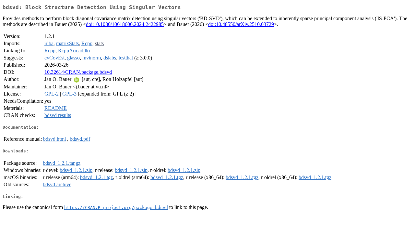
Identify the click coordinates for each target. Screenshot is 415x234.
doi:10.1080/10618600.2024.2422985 (125, 24)
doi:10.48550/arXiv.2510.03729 (241, 24)
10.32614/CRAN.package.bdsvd (78, 72)
